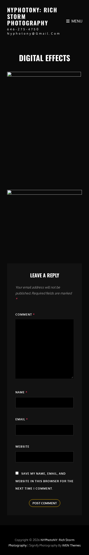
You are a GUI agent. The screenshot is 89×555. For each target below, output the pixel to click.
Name (21, 392)
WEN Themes (71, 545)
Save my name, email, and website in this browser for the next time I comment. (44, 481)
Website (22, 446)
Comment (25, 314)
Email (21, 419)
